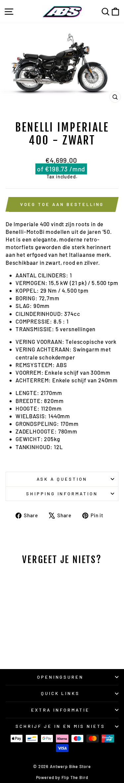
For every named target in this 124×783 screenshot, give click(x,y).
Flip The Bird (75, 777)
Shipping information (62, 493)
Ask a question (62, 479)
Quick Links (60, 693)
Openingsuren (60, 677)
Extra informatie (60, 710)
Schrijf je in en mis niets (60, 726)
